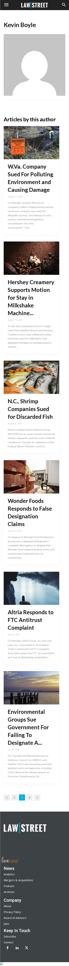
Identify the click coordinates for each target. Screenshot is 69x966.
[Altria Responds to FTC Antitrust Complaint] (31, 588)
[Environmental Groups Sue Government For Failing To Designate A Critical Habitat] (31, 687)
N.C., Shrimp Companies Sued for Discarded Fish (30, 409)
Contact (8, 942)
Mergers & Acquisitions (18, 880)
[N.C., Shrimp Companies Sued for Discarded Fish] (31, 377)
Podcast (9, 886)
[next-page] (37, 797)
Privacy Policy (12, 912)
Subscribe (10, 936)
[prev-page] (7, 797)
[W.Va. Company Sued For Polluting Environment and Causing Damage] (31, 142)
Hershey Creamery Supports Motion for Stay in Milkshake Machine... (31, 297)
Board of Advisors (15, 918)
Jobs (6, 924)
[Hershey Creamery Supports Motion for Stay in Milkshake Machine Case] (31, 258)
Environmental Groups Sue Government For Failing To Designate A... (28, 727)
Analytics (9, 874)
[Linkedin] (17, 948)
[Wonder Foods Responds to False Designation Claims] (31, 476)
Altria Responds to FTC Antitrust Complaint (31, 620)
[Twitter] (27, 948)
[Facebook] (7, 948)
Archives (9, 892)
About (7, 906)
